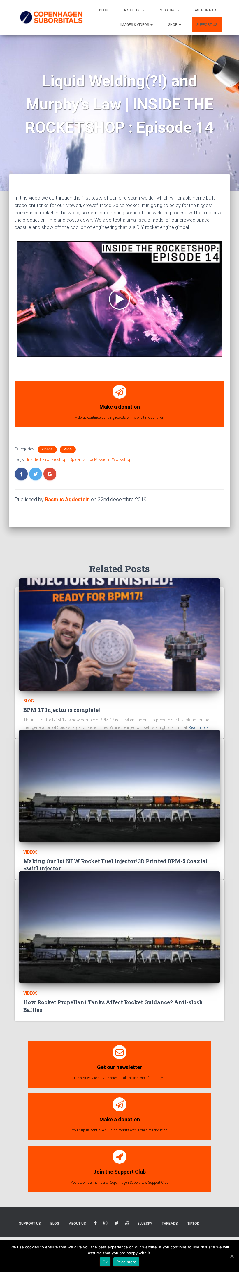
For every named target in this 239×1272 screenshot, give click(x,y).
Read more (126, 1262)
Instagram (105, 1224)
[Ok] (232, 1256)
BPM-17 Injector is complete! (61, 709)
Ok (105, 1262)
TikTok (193, 1223)
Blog (103, 10)
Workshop (121, 459)
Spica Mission (96, 459)
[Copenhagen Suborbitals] (51, 17)
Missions (168, 10)
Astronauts (206, 10)
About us (132, 10)
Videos (47, 449)
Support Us (206, 25)
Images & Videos (135, 25)
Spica (74, 459)
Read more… (199, 727)
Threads (170, 1223)
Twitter (116, 1224)
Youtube (127, 1224)
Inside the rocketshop (46, 459)
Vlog (68, 449)
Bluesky (145, 1223)
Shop (173, 25)
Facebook (95, 1224)
